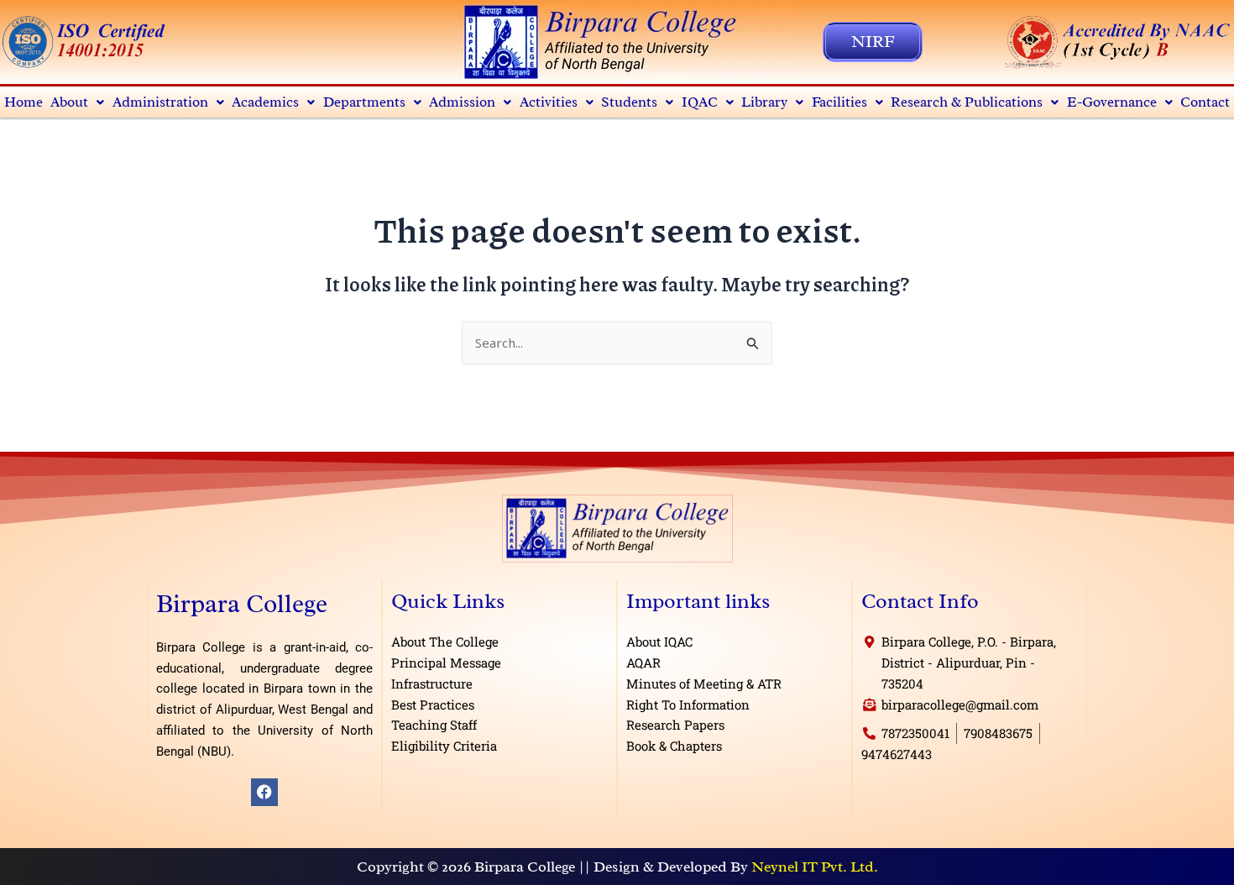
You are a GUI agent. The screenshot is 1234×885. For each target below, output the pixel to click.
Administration (160, 102)
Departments (364, 102)
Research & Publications (967, 102)
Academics (265, 102)
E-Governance (1112, 102)
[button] (78, 102)
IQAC (700, 102)
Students (629, 102)
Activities (549, 102)
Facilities (839, 102)
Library (764, 102)
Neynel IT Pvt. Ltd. (814, 866)
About (69, 102)
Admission (462, 102)
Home (23, 102)
